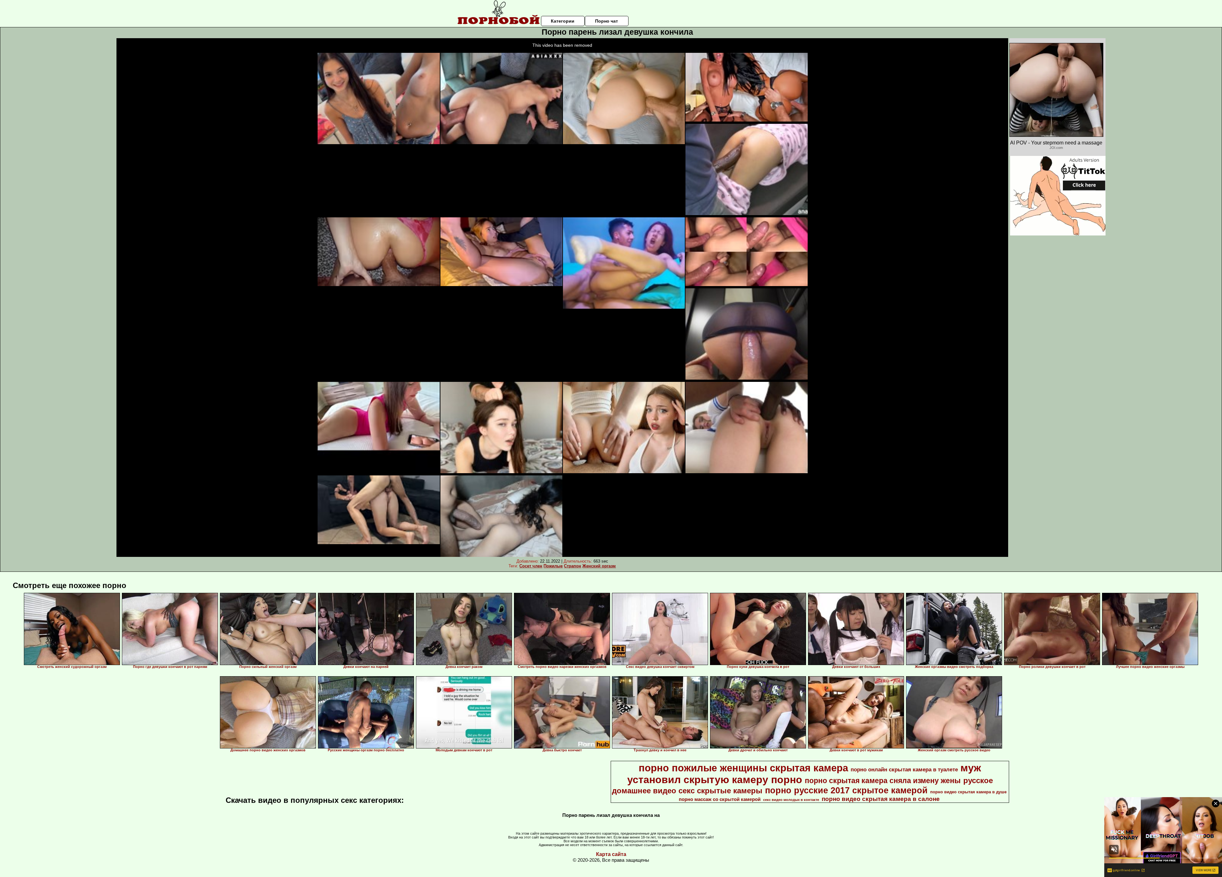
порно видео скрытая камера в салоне (881, 799)
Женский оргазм (599, 566)
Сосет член (530, 566)
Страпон (572, 566)
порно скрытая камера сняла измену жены (883, 780)
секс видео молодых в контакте (791, 800)
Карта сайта (611, 854)
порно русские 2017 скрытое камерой (846, 790)
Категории (562, 21)
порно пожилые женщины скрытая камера (743, 767)
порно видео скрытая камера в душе (968, 791)
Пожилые (553, 566)
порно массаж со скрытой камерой (720, 799)
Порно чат (606, 21)
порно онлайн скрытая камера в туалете (904, 769)
